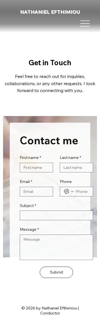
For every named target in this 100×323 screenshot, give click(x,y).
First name (30, 157)
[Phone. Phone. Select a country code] (68, 191)
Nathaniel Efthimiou (50, 12)
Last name (70, 157)
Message (29, 229)
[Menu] (85, 23)
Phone (66, 181)
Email (26, 181)
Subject (28, 205)
